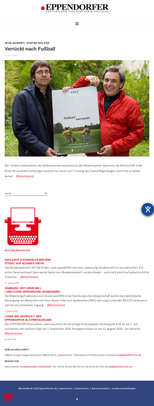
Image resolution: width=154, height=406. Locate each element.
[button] (8, 397)
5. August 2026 (11, 311)
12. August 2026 (12, 282)
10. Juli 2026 (10, 339)
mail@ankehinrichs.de (129, 355)
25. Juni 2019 (11, 55)
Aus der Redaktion (17, 250)
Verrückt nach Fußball (30, 49)
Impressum (65, 388)
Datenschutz (82, 388)
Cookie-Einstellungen (124, 388)
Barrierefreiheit (100, 388)
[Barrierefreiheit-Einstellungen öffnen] (148, 209)
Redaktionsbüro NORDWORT (36, 366)
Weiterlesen (25, 176)
